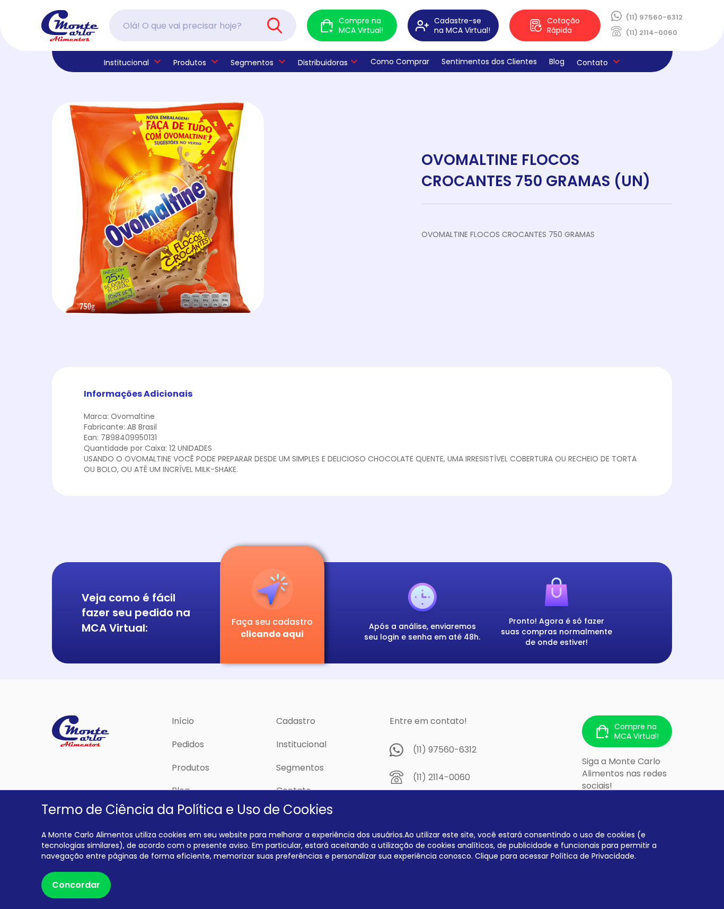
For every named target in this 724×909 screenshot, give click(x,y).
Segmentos (252, 62)
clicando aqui (272, 634)
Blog (556, 61)
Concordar (76, 885)
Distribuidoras (323, 62)
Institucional (301, 744)
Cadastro (295, 721)
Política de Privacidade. (593, 856)
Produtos (189, 62)
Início (183, 721)
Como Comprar (399, 61)
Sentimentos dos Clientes (489, 61)
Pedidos (188, 744)
